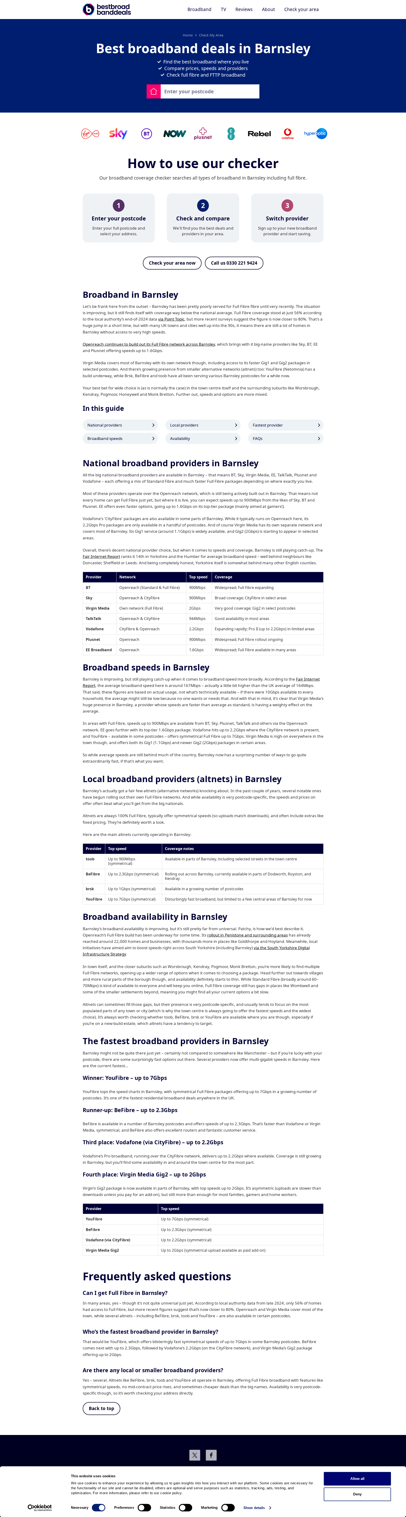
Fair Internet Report (101, 556)
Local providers (184, 425)
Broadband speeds (104, 438)
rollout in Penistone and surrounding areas (247, 935)
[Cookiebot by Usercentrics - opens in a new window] (39, 1507)
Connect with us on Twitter (194, 1455)
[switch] (144, 1507)
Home (188, 35)
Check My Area (211, 35)
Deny (357, 1494)
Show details (254, 1508)
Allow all (357, 1479)
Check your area (301, 9)
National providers (104, 425)
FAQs (257, 438)
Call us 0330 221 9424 (234, 263)
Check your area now (172, 263)
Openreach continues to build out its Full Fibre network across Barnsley (149, 344)
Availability (180, 438)
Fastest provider (268, 425)
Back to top (101, 1408)
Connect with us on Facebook (211, 1455)
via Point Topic (171, 319)
